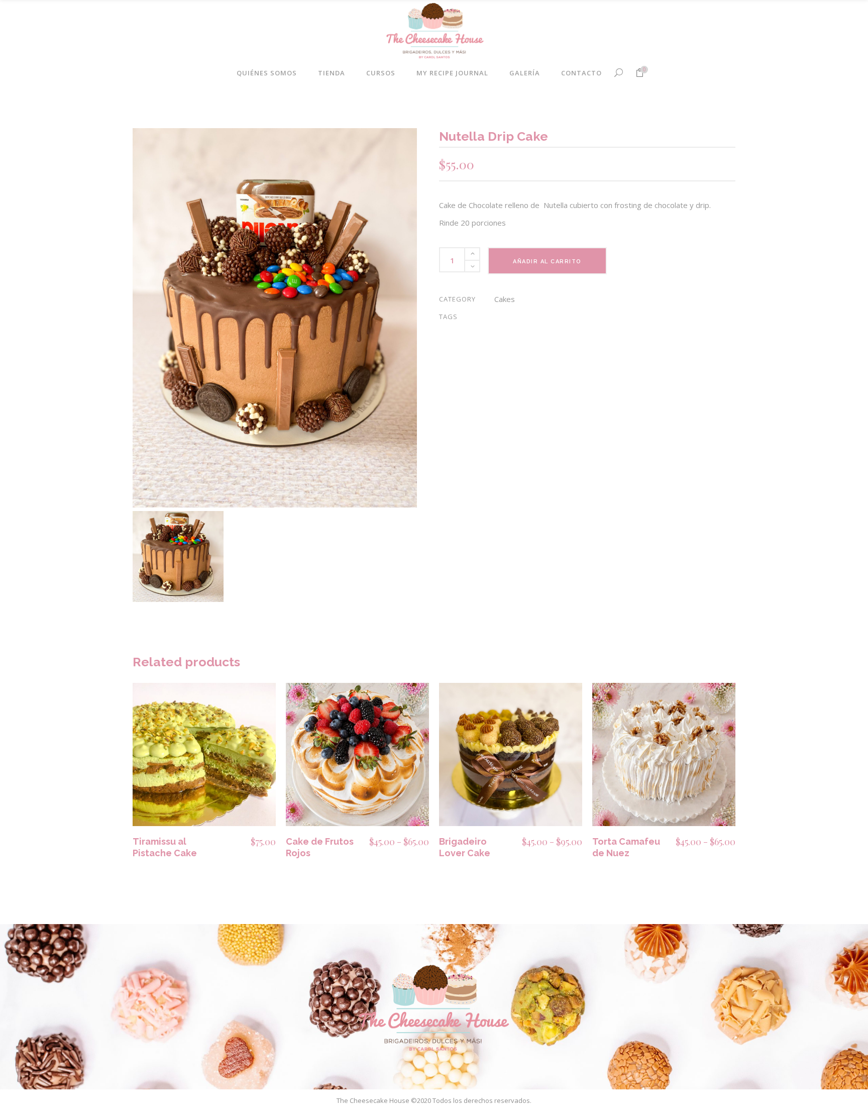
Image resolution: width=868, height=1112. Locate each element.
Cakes (504, 299)
